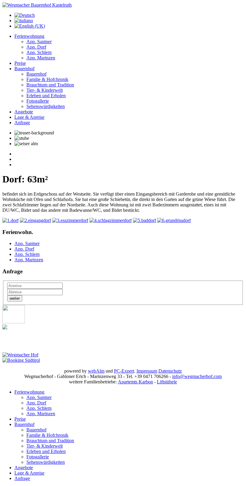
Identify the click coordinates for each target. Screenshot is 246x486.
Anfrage (22, 122)
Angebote (23, 111)
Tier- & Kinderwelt (44, 90)
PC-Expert (124, 371)
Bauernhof (24, 68)
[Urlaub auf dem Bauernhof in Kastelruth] (37, 5)
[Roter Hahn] (13, 321)
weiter (15, 298)
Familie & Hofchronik (47, 79)
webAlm (96, 371)
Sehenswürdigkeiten (45, 106)
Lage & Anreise (29, 117)
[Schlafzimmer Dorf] (110, 220)
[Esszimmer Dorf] (70, 220)
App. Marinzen (40, 57)
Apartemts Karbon (135, 381)
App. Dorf (36, 47)
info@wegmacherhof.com (197, 376)
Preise (20, 63)
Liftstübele (167, 381)
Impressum (146, 371)
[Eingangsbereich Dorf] (35, 220)
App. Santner (39, 41)
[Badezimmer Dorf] (144, 220)
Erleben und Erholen (46, 95)
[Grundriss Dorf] (174, 220)
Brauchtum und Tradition (50, 84)
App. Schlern (39, 52)
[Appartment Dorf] (10, 220)
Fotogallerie (37, 101)
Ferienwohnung (29, 36)
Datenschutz (170, 371)
